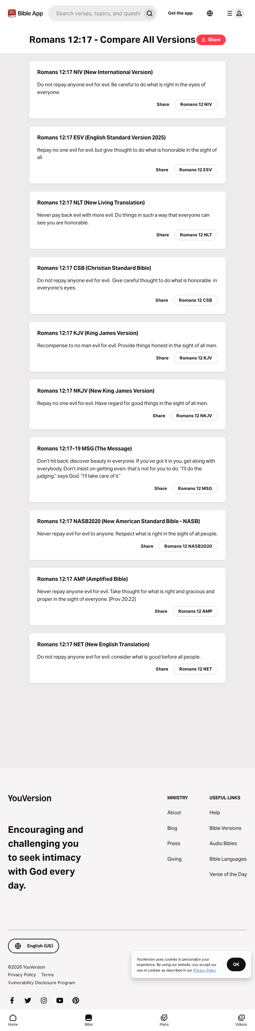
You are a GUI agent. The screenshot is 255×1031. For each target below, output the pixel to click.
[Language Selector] (209, 13)
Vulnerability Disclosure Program (41, 982)
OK (236, 964)
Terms (47, 974)
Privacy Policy (22, 974)
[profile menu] (234, 13)
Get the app (180, 13)
